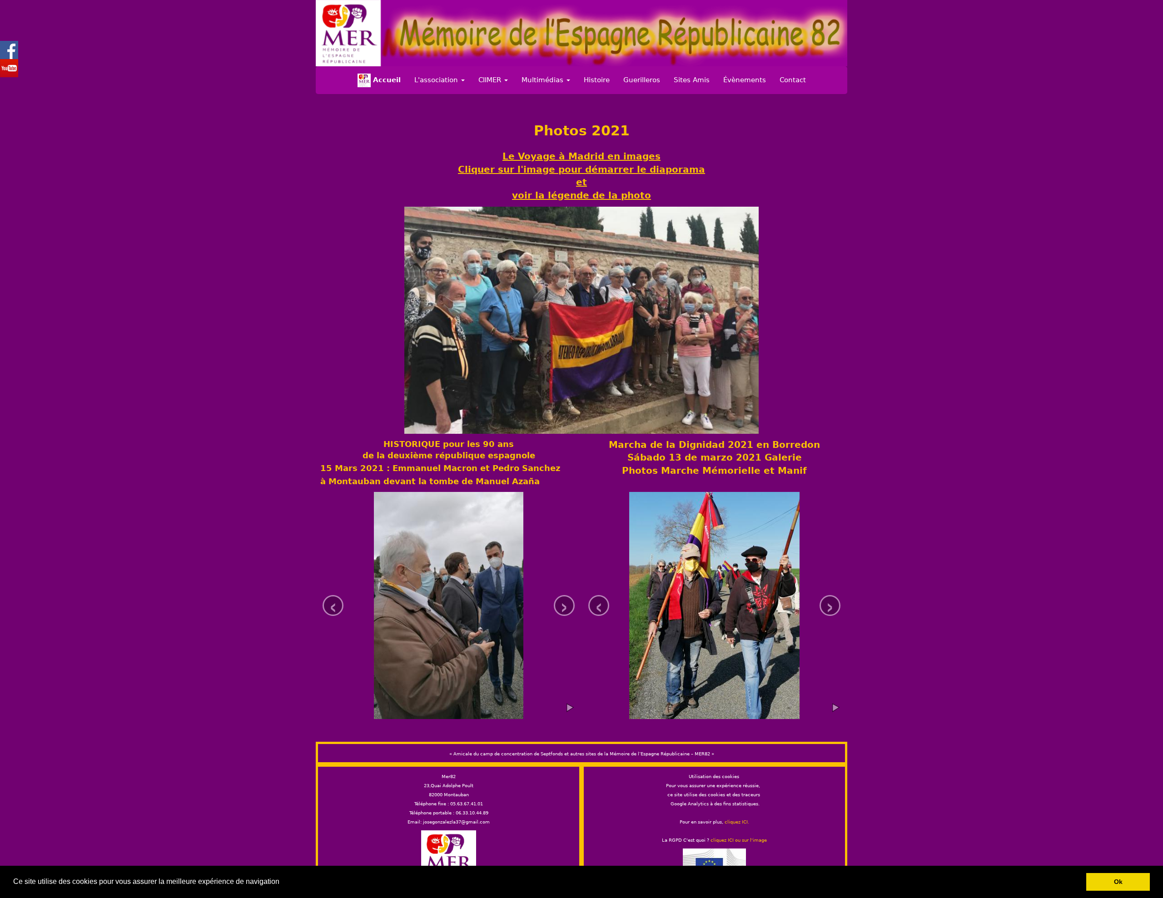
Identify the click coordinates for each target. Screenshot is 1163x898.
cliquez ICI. (737, 821)
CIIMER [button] (490, 80)
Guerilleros (641, 80)
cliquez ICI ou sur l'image (739, 840)
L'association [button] (437, 80)
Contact (793, 80)
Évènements (744, 80)
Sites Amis (692, 80)
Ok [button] (1118, 881)
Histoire (597, 80)
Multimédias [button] (544, 80)
